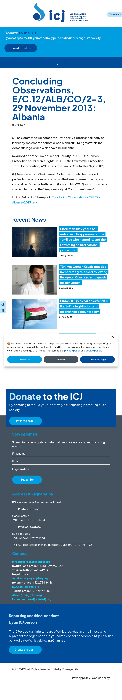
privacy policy (72, 350)
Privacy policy (81, 677)
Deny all (61, 359)
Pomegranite (70, 669)
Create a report (24, 649)
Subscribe (27, 479)
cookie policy (93, 350)
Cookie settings (97, 359)
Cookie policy (101, 677)
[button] (113, 337)
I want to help (20, 48)
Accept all (24, 359)
